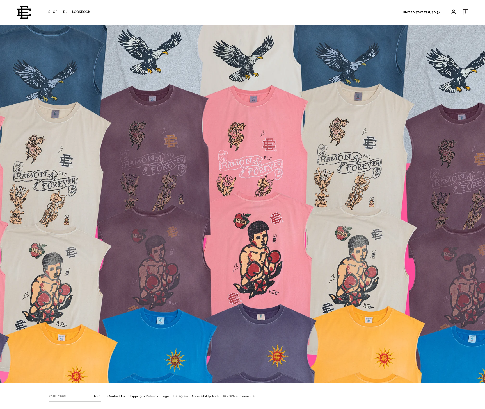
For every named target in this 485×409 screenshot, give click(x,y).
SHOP (52, 12)
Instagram (180, 396)
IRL (64, 12)
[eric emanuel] (24, 12)
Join (97, 396)
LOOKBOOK (81, 12)
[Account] (453, 12)
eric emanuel (245, 396)
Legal (165, 396)
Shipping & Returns (143, 396)
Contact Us (116, 396)
